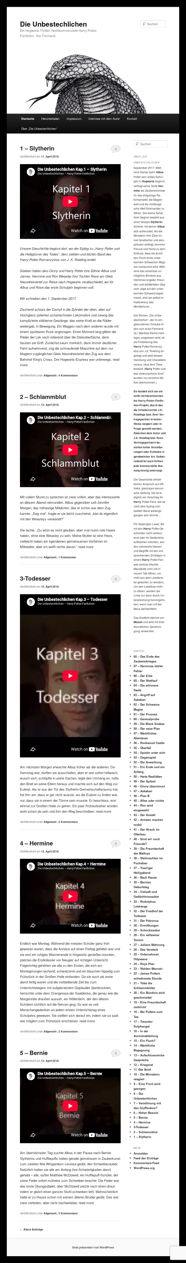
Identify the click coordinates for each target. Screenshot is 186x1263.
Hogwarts (73, 281)
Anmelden (141, 1153)
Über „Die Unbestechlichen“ (39, 128)
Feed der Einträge (146, 1158)
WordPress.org (144, 1168)
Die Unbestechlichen (53, 24)
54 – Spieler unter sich (149, 752)
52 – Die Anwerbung (148, 762)
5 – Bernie (34, 1052)
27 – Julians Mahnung (149, 944)
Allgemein (50, 375)
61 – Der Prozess (145, 714)
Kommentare (68, 375)
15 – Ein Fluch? (145, 1040)
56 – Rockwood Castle (149, 743)
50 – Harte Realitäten (148, 776)
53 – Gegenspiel (145, 757)
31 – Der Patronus (146, 920)
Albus (105, 270)
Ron (55, 276)
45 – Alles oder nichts (149, 800)
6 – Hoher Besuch (146, 1112)
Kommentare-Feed (146, 1163)
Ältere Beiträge (31, 1229)
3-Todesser (35, 578)
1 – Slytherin (37, 148)
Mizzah (138, 622)
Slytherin (72, 789)
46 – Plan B (141, 796)
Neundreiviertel (31, 281)
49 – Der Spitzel (145, 781)
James (25, 276)
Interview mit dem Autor (104, 118)
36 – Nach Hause (145, 877)
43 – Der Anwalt (144, 815)
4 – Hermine (36, 843)
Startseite (27, 118)
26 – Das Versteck (146, 949)
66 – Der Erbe (143, 676)
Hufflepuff (92, 1175)
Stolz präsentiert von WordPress (93, 1247)
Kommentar (67, 557)
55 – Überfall (142, 748)
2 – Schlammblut (43, 396)
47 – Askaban (143, 791)
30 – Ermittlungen (146, 925)
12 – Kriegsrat (143, 1065)
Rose (95, 276)
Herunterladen (50, 118)
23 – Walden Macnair (148, 968)
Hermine (38, 276)
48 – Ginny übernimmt (149, 786)
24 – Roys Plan (144, 964)
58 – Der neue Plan (147, 728)
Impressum (74, 118)
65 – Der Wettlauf (145, 680)
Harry (99, 248)
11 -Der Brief (142, 1069)
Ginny (53, 270)
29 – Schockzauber (147, 930)
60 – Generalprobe (146, 719)
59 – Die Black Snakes (149, 724)
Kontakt (132, 118)
